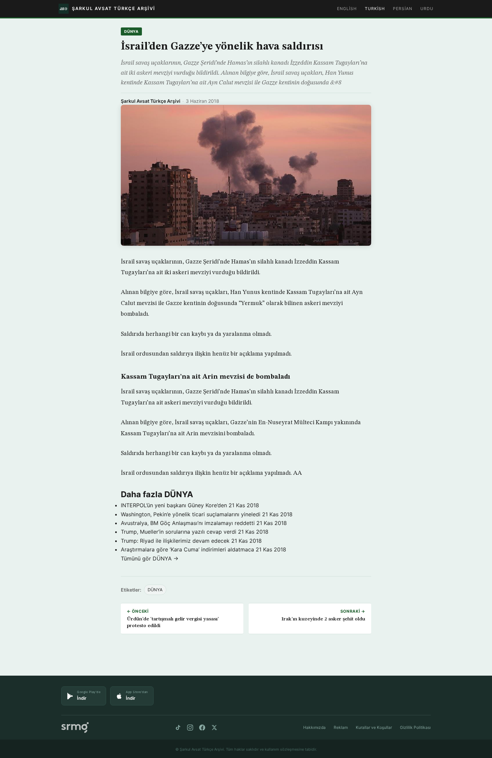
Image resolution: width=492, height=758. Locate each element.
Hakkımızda (314, 727)
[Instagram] (190, 728)
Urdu (426, 8)
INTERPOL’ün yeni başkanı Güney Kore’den (174, 505)
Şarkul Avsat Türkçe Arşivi (150, 101)
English (347, 8)
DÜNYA (131, 31)
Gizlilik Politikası (415, 727)
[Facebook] (202, 728)
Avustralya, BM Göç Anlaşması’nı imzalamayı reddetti (188, 523)
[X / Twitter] (214, 728)
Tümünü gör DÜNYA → (149, 558)
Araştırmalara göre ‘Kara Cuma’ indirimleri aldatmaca (187, 549)
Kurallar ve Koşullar (374, 727)
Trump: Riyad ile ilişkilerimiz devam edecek (175, 540)
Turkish (375, 8)
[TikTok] (178, 728)
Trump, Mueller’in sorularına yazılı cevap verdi (178, 531)
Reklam (341, 727)
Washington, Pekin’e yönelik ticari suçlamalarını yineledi (190, 514)
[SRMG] (75, 727)
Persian (402, 8)
